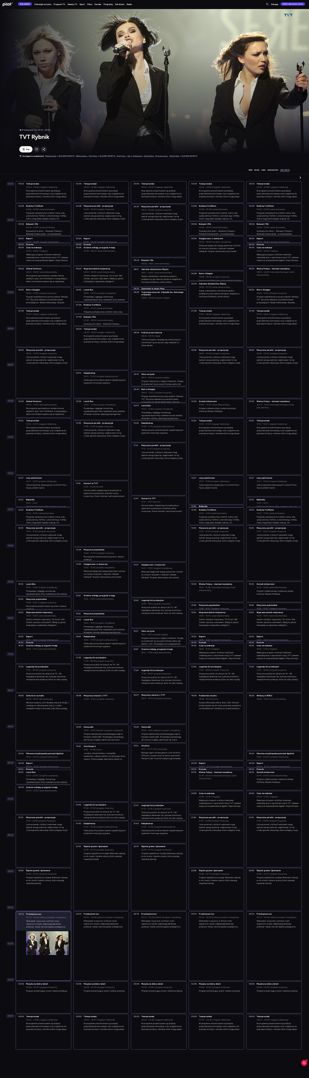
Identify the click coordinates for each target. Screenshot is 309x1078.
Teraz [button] (256, 170)
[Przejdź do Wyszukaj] (267, 4)
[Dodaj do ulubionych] (36, 149)
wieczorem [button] (272, 170)
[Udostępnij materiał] (44, 149)
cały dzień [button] (285, 170)
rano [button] (263, 170)
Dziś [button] (250, 170)
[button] (300, 177)
